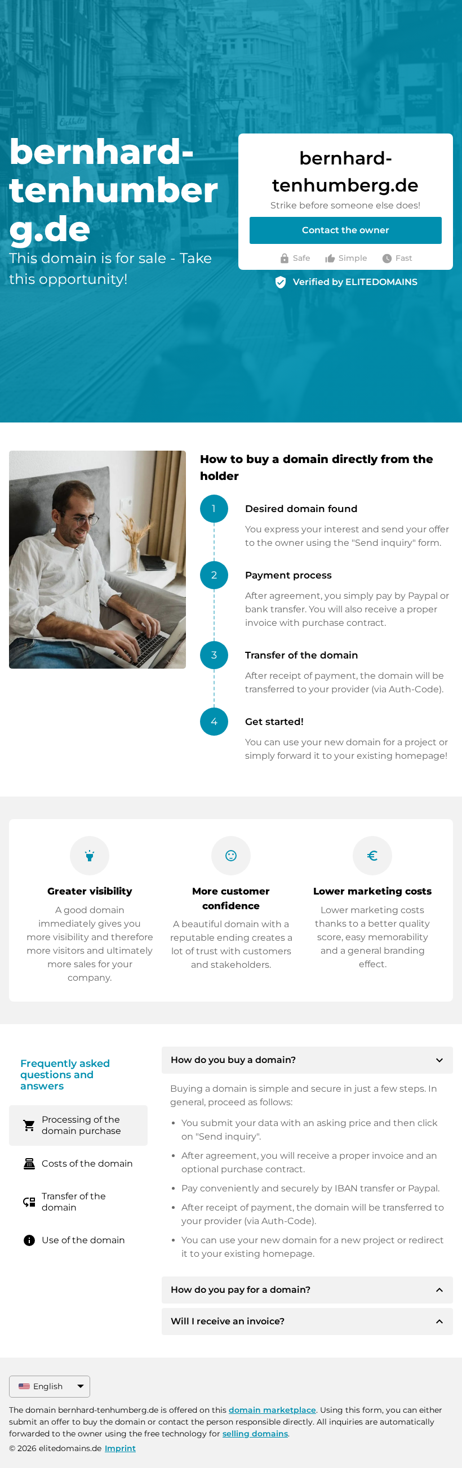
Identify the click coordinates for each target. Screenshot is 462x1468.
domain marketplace (272, 1410)
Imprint (120, 1448)
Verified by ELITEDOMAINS (355, 282)
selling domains (255, 1434)
